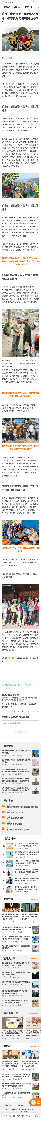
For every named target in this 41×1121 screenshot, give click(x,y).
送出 (20, 732)
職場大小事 (28, 7)
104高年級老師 (17, 685)
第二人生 (6, 688)
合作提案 (20, 1105)
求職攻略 (17, 7)
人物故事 (28, 685)
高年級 (11, 658)
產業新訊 (7, 7)
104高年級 (8, 58)
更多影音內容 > (34, 1013)
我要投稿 (8, 1105)
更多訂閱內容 (34, 899)
